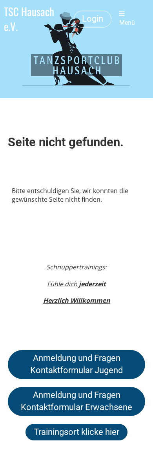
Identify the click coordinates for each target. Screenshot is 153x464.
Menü (127, 22)
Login (92, 19)
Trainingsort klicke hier (76, 432)
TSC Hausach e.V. (29, 19)
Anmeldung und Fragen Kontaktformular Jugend (76, 364)
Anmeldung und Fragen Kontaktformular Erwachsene (76, 401)
